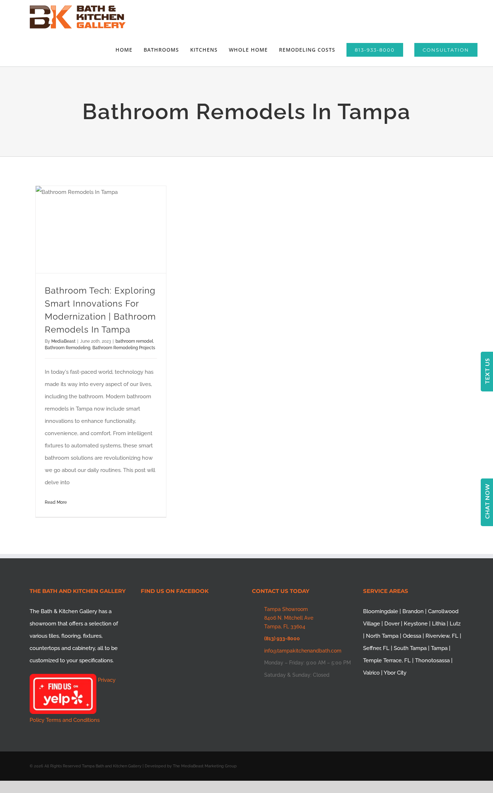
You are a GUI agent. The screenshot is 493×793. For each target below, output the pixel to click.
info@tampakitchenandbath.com (302, 651)
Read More (56, 502)
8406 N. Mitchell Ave (288, 618)
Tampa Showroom (286, 609)
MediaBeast (63, 341)
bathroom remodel (134, 341)
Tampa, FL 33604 (284, 626)
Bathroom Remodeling (67, 347)
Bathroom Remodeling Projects (123, 347)
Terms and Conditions (73, 720)
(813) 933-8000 (282, 638)
